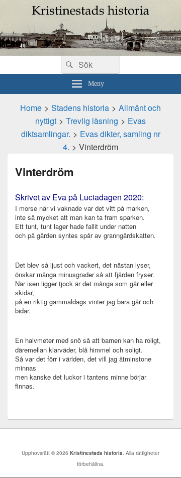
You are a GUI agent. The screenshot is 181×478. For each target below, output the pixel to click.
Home (31, 107)
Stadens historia (80, 107)
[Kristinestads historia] (90, 52)
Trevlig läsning (92, 121)
